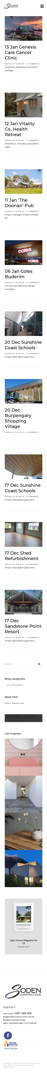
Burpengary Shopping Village (18, 421)
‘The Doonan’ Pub (19, 202)
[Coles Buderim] (23, 252)
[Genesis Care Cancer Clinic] (23, 28)
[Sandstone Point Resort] (23, 602)
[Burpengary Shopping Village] (23, 391)
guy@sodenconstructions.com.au (18, 1016)
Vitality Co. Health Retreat (20, 129)
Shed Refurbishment (21, 555)
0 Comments (33, 64)
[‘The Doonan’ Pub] (23, 181)
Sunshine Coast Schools (23, 345)
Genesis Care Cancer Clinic (20, 52)
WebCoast (8, 1067)
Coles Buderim (18, 274)
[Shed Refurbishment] (23, 534)
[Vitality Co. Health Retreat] (23, 105)
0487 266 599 (23, 1013)
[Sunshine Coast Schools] (23, 323)
